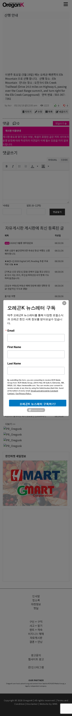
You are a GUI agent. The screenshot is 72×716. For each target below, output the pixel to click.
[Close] (64, 303)
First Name (14, 347)
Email (10, 330)
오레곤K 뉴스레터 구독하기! (38, 404)
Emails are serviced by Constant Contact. (32, 392)
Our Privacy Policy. (23, 393)
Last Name (14, 363)
